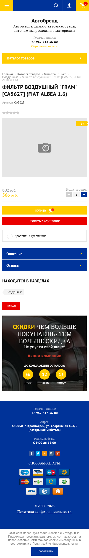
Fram (63, 74)
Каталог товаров (28, 74)
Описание (14, 253)
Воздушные (10, 77)
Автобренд (44, 20)
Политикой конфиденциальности (55, 543)
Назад (11, 306)
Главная (7, 74)
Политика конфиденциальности (44, 511)
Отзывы (13, 265)
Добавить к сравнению (30, 236)
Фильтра (50, 74)
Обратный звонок (44, 46)
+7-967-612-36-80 (44, 42)
